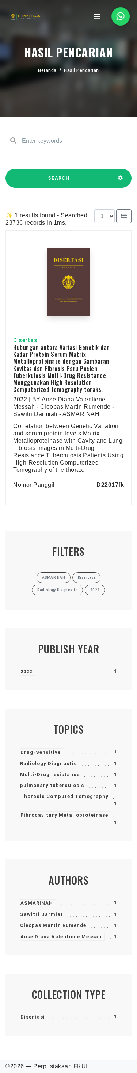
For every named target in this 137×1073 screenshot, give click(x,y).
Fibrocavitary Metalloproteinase (64, 815)
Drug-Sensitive (40, 752)
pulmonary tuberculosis (52, 785)
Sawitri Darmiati (42, 914)
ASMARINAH (36, 903)
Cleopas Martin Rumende (53, 925)
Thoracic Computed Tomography (64, 796)
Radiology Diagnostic (48, 763)
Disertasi (32, 1017)
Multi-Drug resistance (50, 774)
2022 (26, 671)
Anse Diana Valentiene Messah (61, 936)
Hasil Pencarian (81, 70)
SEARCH (59, 178)
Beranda (47, 70)
